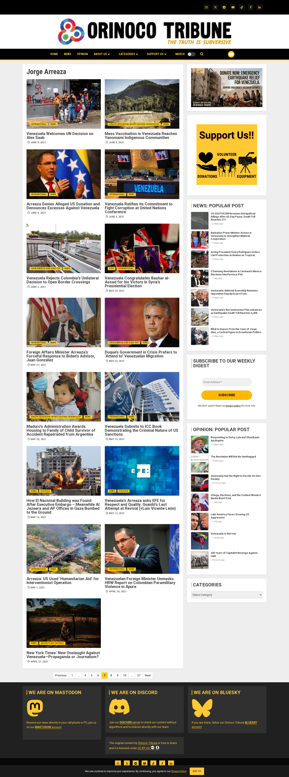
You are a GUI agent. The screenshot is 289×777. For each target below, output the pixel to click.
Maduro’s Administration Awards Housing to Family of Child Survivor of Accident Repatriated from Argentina (61, 430)
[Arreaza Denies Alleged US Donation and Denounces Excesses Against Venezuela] (64, 174)
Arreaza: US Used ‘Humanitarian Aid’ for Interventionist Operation (63, 580)
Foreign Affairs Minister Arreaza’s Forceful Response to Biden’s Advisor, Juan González (61, 356)
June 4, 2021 (116, 216)
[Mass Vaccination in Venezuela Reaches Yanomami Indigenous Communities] (142, 104)
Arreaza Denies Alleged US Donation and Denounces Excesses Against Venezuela (63, 206)
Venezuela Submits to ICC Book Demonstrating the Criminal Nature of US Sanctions (141, 430)
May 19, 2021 (117, 439)
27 (138, 675)
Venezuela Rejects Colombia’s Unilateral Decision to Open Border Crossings (63, 280)
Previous (61, 675)
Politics (45, 491)
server (130, 722)
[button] (201, 54)
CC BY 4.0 (144, 748)
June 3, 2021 (38, 287)
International (38, 124)
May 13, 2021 (117, 513)
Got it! (197, 771)
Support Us (155, 54)
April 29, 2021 (118, 591)
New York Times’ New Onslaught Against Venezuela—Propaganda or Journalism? (63, 654)
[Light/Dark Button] (191, 54)
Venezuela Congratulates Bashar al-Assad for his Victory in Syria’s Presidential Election (137, 282)
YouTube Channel (225, 54)
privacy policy (233, 405)
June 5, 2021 (38, 212)
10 (124, 675)
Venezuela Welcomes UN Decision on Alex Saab (60, 135)
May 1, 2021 (38, 587)
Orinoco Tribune (148, 743)
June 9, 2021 (38, 142)
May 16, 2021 (38, 517)
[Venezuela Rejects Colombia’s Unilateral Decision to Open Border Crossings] (64, 248)
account (48, 727)
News (67, 54)
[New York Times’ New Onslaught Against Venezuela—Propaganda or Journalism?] (64, 623)
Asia (111, 268)
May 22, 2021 (117, 361)
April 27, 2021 (39, 661)
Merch (180, 54)
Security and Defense (52, 643)
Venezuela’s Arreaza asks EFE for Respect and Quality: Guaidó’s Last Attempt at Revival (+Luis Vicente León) (140, 504)
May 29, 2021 (117, 290)
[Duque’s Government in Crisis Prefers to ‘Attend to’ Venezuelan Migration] (142, 322)
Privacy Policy (178, 771)
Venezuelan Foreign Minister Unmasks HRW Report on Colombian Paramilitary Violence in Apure (140, 582)
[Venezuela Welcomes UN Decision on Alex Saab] (64, 104)
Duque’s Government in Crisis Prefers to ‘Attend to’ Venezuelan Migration (141, 354)
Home (54, 54)
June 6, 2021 (116, 142)
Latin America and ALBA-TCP (45, 268)
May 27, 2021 (38, 365)
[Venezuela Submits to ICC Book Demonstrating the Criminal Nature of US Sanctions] (142, 397)
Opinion (82, 54)
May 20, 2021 (38, 439)
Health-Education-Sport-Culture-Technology (134, 124)
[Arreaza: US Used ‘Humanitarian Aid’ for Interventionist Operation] (64, 549)
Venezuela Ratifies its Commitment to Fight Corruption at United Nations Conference (139, 208)
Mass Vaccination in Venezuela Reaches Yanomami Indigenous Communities (141, 135)
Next (148, 675)
